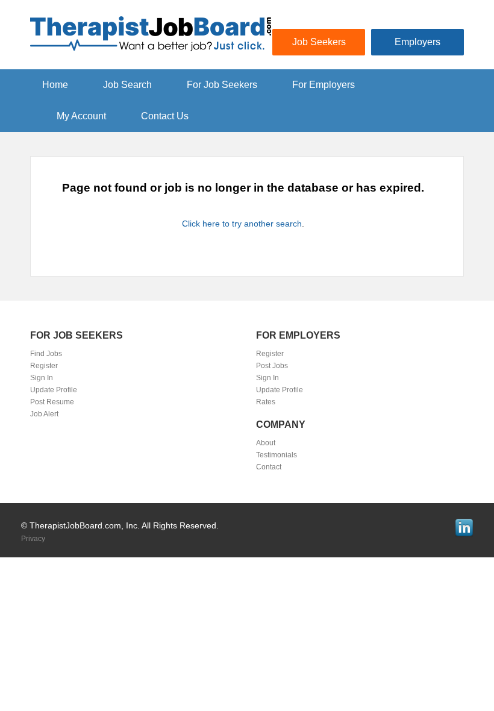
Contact (268, 467)
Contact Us (165, 116)
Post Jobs (272, 366)
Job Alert (44, 414)
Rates (265, 402)
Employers (417, 42)
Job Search (127, 85)
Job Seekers (319, 42)
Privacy (33, 538)
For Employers (323, 85)
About (265, 443)
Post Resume (52, 402)
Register (44, 366)
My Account (81, 116)
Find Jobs (46, 353)
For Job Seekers (222, 85)
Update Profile (53, 390)
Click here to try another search (242, 223)
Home (55, 85)
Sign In (41, 378)
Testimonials (276, 455)
